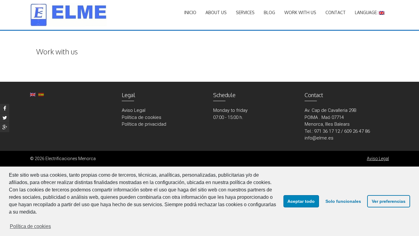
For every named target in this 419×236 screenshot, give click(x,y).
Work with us (300, 12)
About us (216, 12)
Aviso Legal (133, 110)
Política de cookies (30, 226)
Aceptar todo (301, 201)
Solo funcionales (343, 201)
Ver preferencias (389, 201)
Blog (269, 12)
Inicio (190, 12)
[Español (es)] (41, 94)
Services (245, 12)
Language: (367, 12)
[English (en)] (33, 94)
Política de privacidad (144, 124)
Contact (335, 12)
